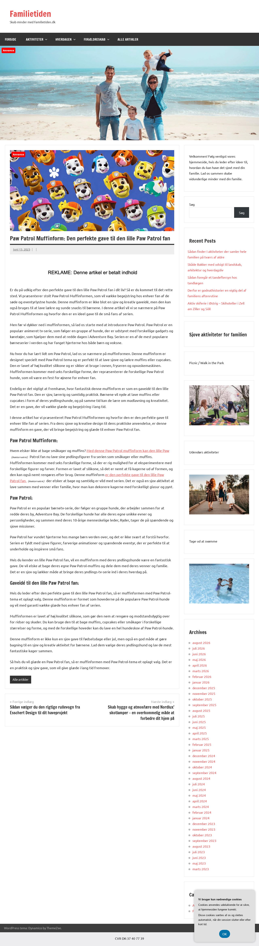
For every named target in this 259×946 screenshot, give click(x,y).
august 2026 (201, 642)
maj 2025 (199, 727)
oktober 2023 (202, 835)
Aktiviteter (34, 39)
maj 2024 (199, 795)
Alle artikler (128, 39)
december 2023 (203, 824)
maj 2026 (199, 659)
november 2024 (203, 761)
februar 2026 (201, 676)
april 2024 (199, 801)
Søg (192, 204)
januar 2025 (200, 750)
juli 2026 (198, 648)
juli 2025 (198, 716)
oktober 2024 (202, 767)
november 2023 (203, 829)
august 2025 (201, 710)
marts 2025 (200, 739)
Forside (10, 39)
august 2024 (201, 778)
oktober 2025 (202, 699)
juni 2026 (199, 654)
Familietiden (30, 13)
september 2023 (204, 841)
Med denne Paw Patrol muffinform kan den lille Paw (128, 450)
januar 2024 (200, 818)
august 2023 (201, 846)
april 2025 (199, 733)
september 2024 (204, 773)
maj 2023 (199, 863)
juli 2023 (198, 852)
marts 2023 (200, 869)
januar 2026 (200, 682)
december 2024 (203, 756)
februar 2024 (201, 812)
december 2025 (203, 688)
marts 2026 (200, 671)
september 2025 (204, 705)
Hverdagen (63, 39)
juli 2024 (198, 784)
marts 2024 (200, 807)
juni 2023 (199, 857)
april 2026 (199, 665)
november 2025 (203, 693)
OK (224, 934)
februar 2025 (201, 744)
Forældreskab (94, 39)
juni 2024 (199, 790)
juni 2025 (199, 722)
